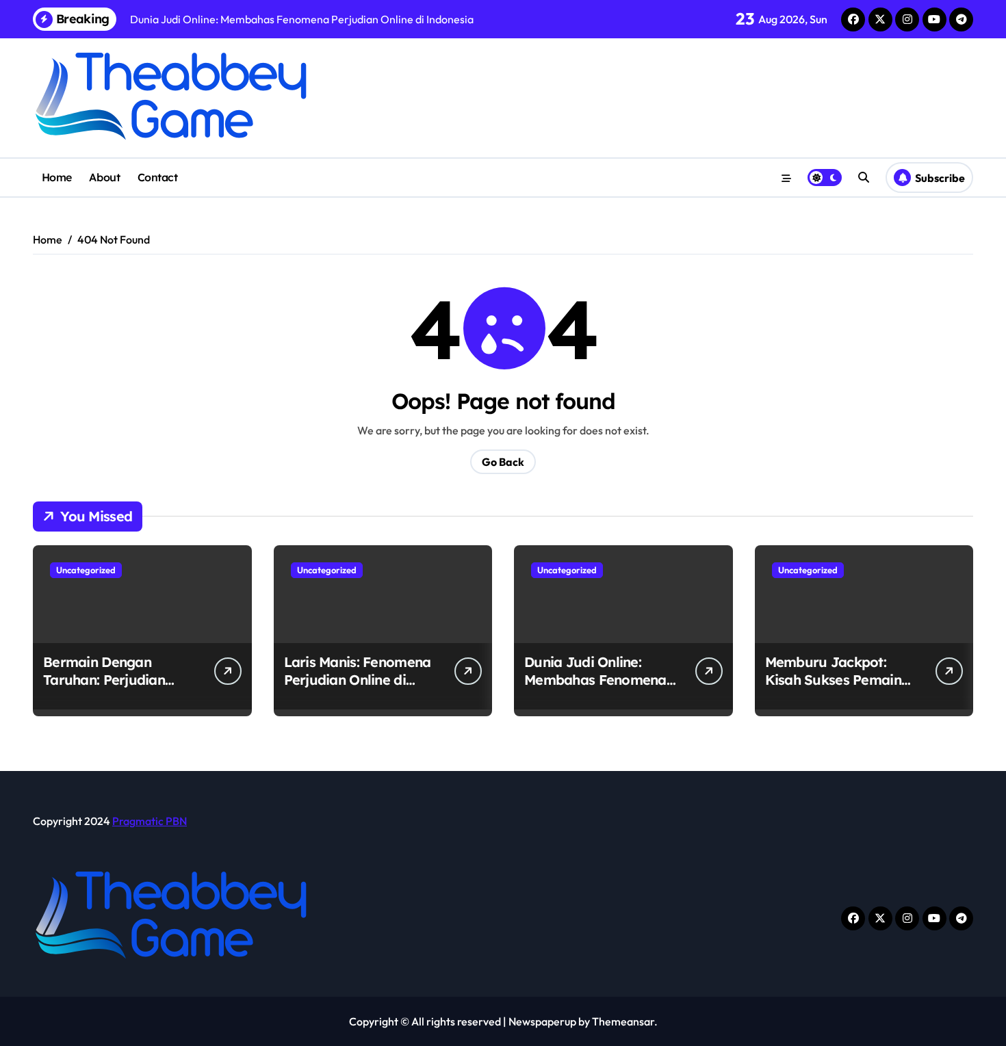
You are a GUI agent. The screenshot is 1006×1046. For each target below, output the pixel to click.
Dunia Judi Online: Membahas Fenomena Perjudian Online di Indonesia (595, 688)
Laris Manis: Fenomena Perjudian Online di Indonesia (357, 679)
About (104, 177)
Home (57, 177)
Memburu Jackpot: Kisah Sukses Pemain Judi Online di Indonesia (833, 688)
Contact (158, 177)
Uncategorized (86, 569)
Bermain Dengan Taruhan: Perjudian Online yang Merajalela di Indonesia (117, 688)
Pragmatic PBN (149, 821)
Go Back (503, 462)
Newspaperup (542, 1021)
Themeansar (623, 1021)
